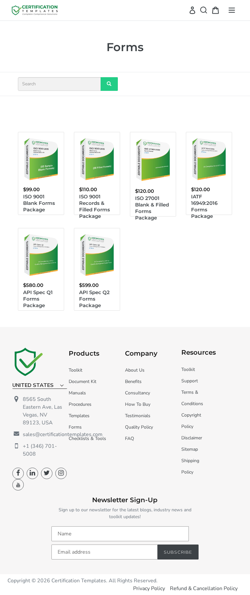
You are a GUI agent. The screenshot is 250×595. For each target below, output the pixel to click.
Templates (79, 416)
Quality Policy (139, 427)
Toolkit (75, 370)
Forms (75, 427)
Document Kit (82, 381)
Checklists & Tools (87, 438)
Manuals (77, 393)
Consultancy (137, 393)
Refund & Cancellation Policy (204, 588)
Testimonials (137, 416)
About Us (135, 370)
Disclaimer (191, 438)
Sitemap (189, 449)
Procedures (80, 404)
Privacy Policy (149, 588)
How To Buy (137, 404)
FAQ (129, 438)
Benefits (133, 381)
